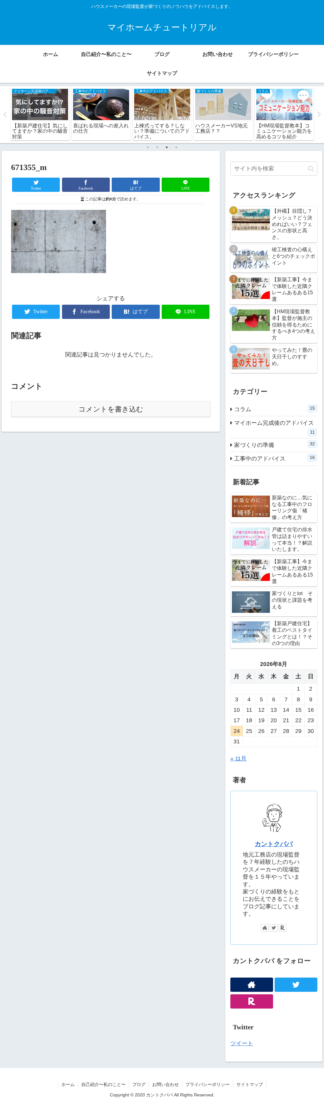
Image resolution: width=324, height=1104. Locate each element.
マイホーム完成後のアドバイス (274, 427)
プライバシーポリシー (207, 1084)
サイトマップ (249, 1084)
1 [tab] (148, 147)
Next (319, 115)
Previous (5, 115)
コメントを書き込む (110, 409)
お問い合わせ (165, 1084)
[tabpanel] (40, 113)
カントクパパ (274, 843)
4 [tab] (176, 147)
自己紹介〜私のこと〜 (103, 1084)
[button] (310, 168)
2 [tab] (157, 147)
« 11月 (238, 758)
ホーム (68, 1084)
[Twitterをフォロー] (273, 928)
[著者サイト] (265, 928)
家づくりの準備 (274, 444)
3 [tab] (167, 147)
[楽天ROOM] (282, 928)
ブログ (139, 1084)
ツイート (241, 1043)
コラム (274, 409)
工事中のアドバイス (274, 458)
